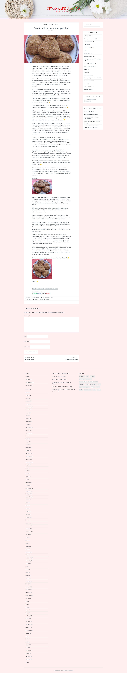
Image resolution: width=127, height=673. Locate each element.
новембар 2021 (29, 526)
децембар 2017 (29, 656)
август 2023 (28, 465)
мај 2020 (28, 572)
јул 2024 (27, 436)
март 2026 (28, 398)
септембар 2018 (29, 630)
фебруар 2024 (29, 447)
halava (81, 384)
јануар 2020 (28, 584)
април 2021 (28, 546)
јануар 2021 (28, 555)
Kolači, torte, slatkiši (52, 24)
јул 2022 (27, 502)
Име (25, 336)
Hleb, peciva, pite (87, 53)
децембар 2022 (29, 488)
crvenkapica (37, 297)
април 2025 (28, 418)
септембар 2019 (29, 595)
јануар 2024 (28, 450)
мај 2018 (27, 642)
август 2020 (28, 563)
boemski (81, 379)
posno (98, 387)
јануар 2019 (28, 618)
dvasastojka (83, 381)
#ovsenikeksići (41, 288)
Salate (85, 50)
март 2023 (28, 479)
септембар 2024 (29, 433)
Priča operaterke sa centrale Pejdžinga (64, 386)
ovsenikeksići (34, 299)
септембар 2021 (29, 531)
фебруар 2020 (29, 581)
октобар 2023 (29, 459)
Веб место (26, 346)
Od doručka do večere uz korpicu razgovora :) (63, 670)
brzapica (88, 379)
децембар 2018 (29, 621)
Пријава (27, 376)
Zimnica (85, 69)
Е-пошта (27, 341)
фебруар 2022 (29, 517)
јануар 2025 (28, 424)
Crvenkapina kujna (63, 8)
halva (87, 384)
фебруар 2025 (29, 421)
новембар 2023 (29, 456)
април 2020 (28, 575)
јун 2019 (27, 604)
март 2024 (28, 444)
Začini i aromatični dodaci (89, 66)
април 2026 (28, 395)
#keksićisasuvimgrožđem (51, 288)
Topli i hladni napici (88, 75)
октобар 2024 (29, 430)
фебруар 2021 (29, 552)
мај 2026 (28, 392)
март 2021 (28, 549)
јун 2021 (27, 540)
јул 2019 (27, 601)
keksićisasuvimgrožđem (43, 299)
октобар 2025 (29, 409)
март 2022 (28, 514)
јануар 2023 (28, 485)
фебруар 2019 (29, 615)
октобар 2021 (29, 528)
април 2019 (28, 610)
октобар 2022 (29, 494)
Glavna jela (86, 44)
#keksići (34, 288)
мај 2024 (28, 438)
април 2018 (28, 644)
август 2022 (28, 499)
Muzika (85, 83)
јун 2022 (28, 505)
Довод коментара (30, 382)
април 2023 (28, 476)
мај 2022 (28, 508)
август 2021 (28, 534)
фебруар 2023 (29, 482)
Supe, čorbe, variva (88, 41)
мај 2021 (27, 543)
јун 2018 (27, 639)
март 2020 (28, 578)
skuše (94, 389)
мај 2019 (27, 607)
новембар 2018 (29, 624)
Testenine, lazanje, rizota (89, 47)
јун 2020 (28, 569)
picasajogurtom (84, 387)
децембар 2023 (29, 453)
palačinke (93, 384)
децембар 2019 (29, 586)
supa (99, 389)
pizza (92, 387)
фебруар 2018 (29, 650)
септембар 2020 (29, 560)
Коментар (27, 315)
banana (92, 376)
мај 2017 (27, 662)
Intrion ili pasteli (94, 111)
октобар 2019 (29, 592)
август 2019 (28, 598)
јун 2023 (27, 470)
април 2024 (28, 441)
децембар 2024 (29, 427)
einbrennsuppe (93, 381)
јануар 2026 (28, 404)
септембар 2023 (29, 462)
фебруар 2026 (29, 401)
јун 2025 (27, 415)
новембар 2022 (29, 491)
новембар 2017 (29, 659)
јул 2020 (27, 566)
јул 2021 (27, 537)
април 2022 (28, 511)
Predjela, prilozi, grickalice (89, 38)
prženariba (87, 389)
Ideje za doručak (87, 35)
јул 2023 (27, 468)
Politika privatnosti (88, 89)
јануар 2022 (28, 520)
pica (99, 384)
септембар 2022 (29, 496)
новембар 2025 (29, 407)
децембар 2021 (29, 523)
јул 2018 (27, 636)
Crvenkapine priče (88, 80)
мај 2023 (27, 473)
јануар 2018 (28, 653)
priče (81, 389)
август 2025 (28, 412)
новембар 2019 (29, 589)
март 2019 (28, 613)
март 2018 (28, 647)
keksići (28, 299)
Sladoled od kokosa (71, 358)
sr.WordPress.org (29, 385)
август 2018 (28, 633)
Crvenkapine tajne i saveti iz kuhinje (91, 78)
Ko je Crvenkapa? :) (88, 86)
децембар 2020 (29, 557)
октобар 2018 (29, 627)
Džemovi (86, 72)
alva (87, 376)
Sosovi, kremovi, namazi (89, 63)
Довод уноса (28, 379)
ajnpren (81, 376)
